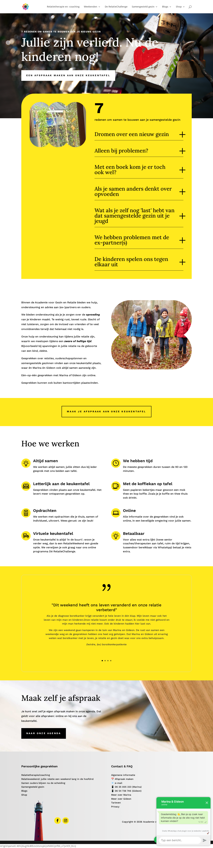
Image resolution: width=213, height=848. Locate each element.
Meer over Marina (121, 794)
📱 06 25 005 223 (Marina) (126, 786)
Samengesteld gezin (32, 786)
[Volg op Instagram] (65, 820)
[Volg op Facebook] (57, 820)
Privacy (115, 806)
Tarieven (116, 802)
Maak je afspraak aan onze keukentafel (106, 411)
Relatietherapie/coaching (35, 775)
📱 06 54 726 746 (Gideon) (126, 790)
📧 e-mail (116, 783)
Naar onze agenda (43, 733)
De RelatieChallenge (116, 6)
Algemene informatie (123, 775)
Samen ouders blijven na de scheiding (43, 783)
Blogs (24, 790)
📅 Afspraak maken (122, 779)
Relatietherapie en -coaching (63, 6)
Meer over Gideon (121, 798)
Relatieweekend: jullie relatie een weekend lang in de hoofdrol (57, 779)
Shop (24, 794)
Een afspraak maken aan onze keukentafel (68, 75)
